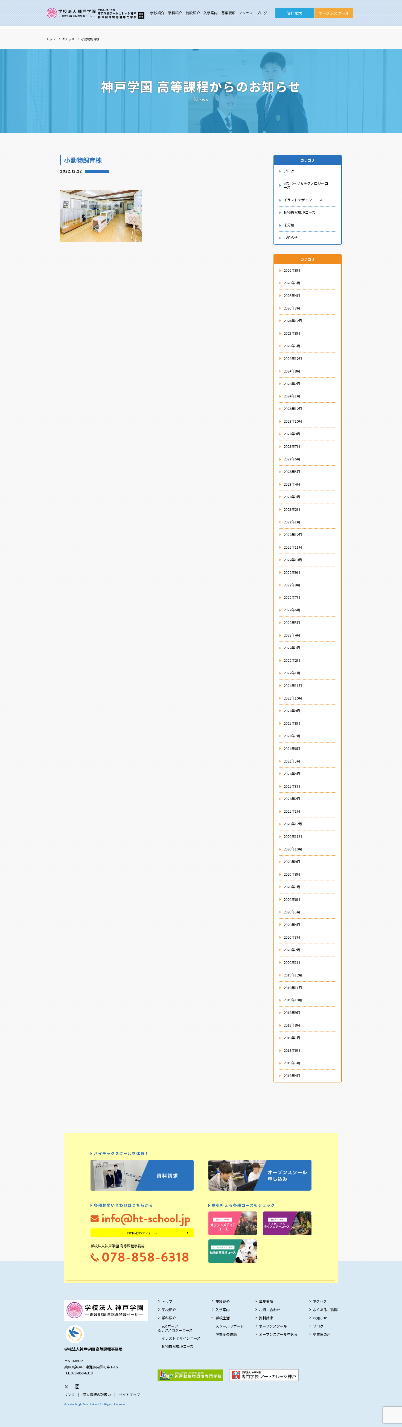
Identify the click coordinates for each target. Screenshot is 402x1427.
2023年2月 (292, 509)
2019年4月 (292, 1075)
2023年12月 (293, 408)
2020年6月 (292, 899)
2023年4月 (292, 484)
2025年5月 (292, 345)
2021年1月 (292, 811)
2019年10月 (293, 999)
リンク (69, 1394)
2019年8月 (292, 1025)
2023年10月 (293, 421)
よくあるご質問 (325, 1309)
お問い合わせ (269, 1309)
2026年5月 (292, 282)
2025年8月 (292, 333)
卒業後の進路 (226, 1334)
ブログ (262, 12)
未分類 (289, 225)
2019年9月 (292, 1012)
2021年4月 (292, 773)
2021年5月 (292, 761)
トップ (51, 39)
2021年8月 (292, 723)
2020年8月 (292, 874)
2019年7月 (292, 1037)
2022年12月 (293, 534)
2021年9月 (292, 710)
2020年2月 (292, 949)
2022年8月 (292, 585)
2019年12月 (293, 975)
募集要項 (228, 12)
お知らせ (68, 39)
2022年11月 (293, 547)
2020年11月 (293, 836)
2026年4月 (292, 295)
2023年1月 (292, 522)
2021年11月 (293, 685)
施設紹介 (193, 12)
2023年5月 (292, 471)
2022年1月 (292, 672)
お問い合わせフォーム (142, 1233)
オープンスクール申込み (278, 1334)
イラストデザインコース (303, 199)
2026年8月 (292, 270)
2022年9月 (292, 572)
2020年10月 (293, 849)
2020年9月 (292, 861)
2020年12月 (293, 823)
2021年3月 (292, 786)
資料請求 (294, 13)
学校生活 (222, 1317)
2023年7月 (292, 446)
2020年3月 (292, 937)
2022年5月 (292, 622)
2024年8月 (292, 371)
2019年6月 (292, 1050)
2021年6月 (292, 748)
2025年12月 (293, 320)
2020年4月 (292, 924)
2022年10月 (293, 559)
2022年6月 (292, 609)
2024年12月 (293, 358)
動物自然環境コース (299, 212)
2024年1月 (292, 396)
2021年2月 (292, 798)
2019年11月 (293, 987)
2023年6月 (292, 459)
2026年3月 (292, 308)
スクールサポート (229, 1326)
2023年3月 (292, 496)
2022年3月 (292, 647)
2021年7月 (292, 735)
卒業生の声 (322, 1334)
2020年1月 (292, 962)
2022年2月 (292, 660)
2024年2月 (292, 383)
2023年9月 (292, 433)
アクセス (246, 12)
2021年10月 (293, 698)
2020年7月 (292, 886)
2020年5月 (292, 912)
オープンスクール (334, 13)
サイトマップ (129, 1394)
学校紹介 (157, 12)
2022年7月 (292, 597)
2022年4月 (292, 635)
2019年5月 (292, 1062)
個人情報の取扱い (97, 1394)
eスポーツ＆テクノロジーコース (306, 185)
